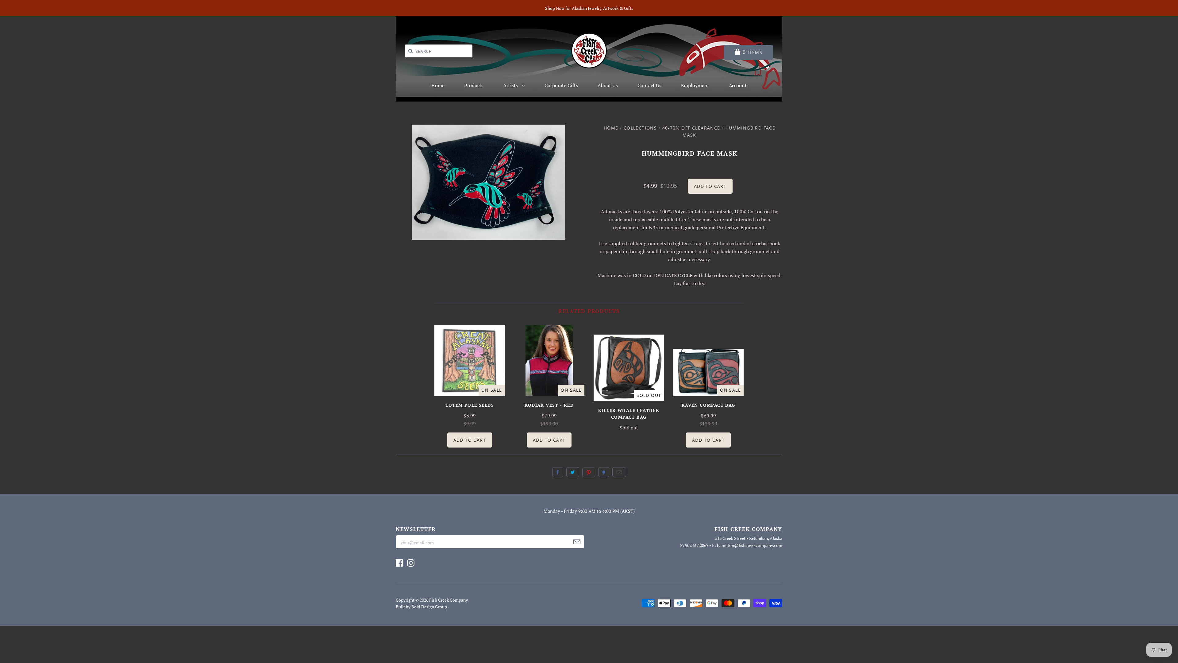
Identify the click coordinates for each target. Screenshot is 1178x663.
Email (619, 472)
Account (738, 85)
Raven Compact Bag (708, 405)
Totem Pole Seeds (469, 405)
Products (473, 85)
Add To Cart (469, 440)
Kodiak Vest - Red (549, 405)
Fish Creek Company (448, 600)
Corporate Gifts (561, 85)
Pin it (588, 472)
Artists (511, 85)
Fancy (603, 472)
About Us (608, 85)
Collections (640, 128)
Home (438, 85)
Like (557, 472)
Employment (695, 85)
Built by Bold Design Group (421, 607)
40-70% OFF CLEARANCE (691, 128)
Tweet (572, 472)
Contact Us (649, 85)
